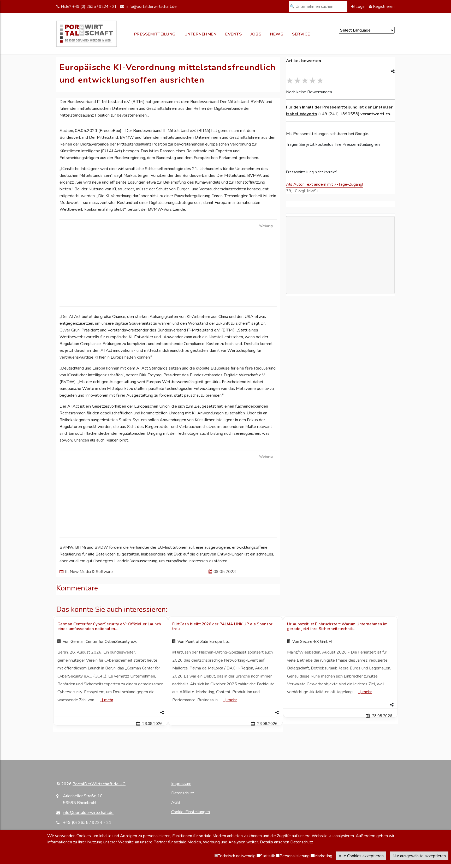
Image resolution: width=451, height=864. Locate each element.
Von (99, 641)
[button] (110, 713)
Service (301, 34)
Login (359, 6)
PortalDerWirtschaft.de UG (99, 784)
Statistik (267, 856)
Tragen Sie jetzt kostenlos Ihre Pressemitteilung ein (333, 144)
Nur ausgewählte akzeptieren (419, 856)
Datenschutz (182, 793)
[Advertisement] (168, 295)
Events (233, 34)
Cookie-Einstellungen (190, 812)
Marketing (323, 856)
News (276, 34)
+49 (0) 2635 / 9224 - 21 (87, 822)
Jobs (256, 34)
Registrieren (383, 6)
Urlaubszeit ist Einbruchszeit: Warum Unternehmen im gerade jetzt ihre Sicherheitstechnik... (337, 626)
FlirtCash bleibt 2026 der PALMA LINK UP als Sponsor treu (222, 626)
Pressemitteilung (155, 34)
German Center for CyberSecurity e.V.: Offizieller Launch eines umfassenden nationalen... (109, 626)
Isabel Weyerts (301, 114)
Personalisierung (295, 856)
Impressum (181, 784)
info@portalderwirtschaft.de (151, 6)
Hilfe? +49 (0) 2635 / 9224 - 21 (89, 6)
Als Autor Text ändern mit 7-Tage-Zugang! (324, 184)
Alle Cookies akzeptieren (361, 856)
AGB (175, 802)
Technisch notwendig (237, 856)
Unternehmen (201, 34)
